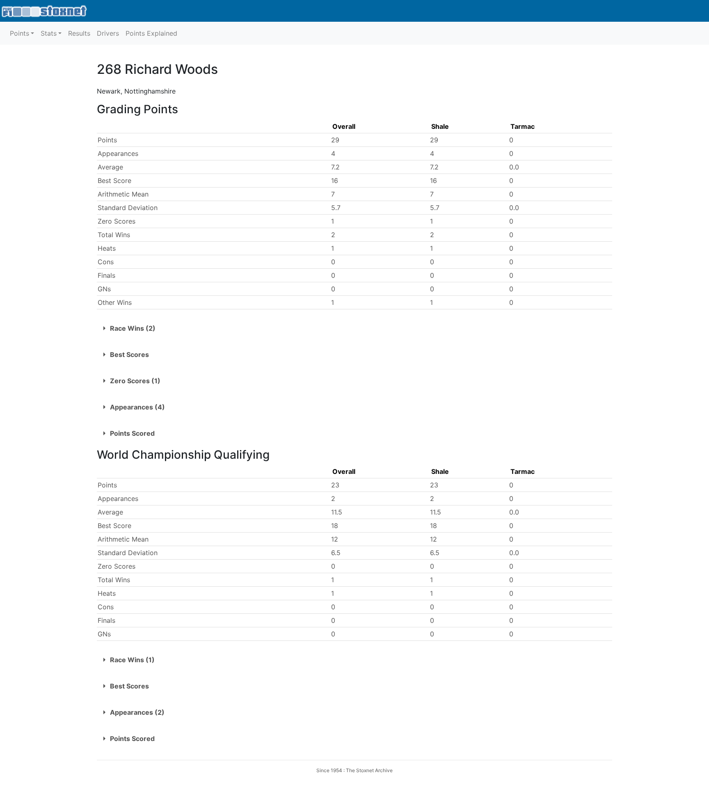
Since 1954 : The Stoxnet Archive (354, 770)
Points (19, 33)
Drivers (108, 33)
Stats (49, 33)
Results (79, 33)
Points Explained (151, 33)
